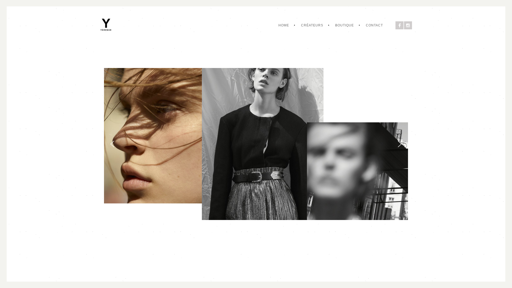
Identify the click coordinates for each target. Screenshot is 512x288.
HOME (283, 25)
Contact (374, 25)
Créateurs (312, 25)
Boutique (344, 25)
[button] (112, 144)
